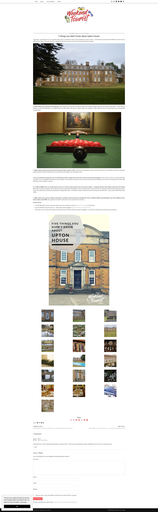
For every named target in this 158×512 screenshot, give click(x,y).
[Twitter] (111, 1)
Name (35, 477)
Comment (36, 459)
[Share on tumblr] (43, 422)
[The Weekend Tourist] (79, 15)
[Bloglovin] (82, 420)
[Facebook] (118, 1)
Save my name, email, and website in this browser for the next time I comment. (56, 495)
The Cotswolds (50, 1)
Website (35, 489)
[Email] (121, 1)
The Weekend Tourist (44, 510)
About (42, 1)
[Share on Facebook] (37, 422)
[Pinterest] (116, 1)
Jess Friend (71, 33)
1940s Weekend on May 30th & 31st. (81, 207)
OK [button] (17, 506)
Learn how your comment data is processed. (65, 502)
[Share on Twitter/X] (40, 422)
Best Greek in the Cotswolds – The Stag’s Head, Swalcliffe (107, 427)
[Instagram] (114, 1)
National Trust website (82, 205)
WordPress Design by (116, 510)
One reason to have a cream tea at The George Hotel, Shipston (52, 427)
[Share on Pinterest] (42, 422)
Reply (35, 447)
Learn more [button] (23, 502)
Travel (59, 1)
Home (36, 1)
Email (35, 483)
